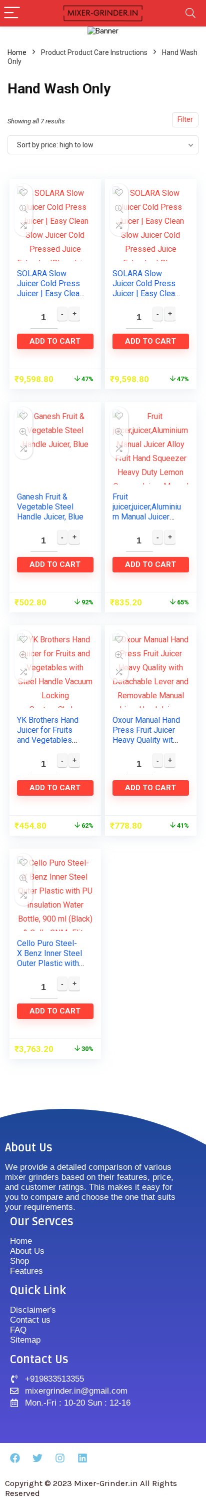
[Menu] (12, 13)
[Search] (190, 13)
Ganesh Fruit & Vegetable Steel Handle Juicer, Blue (50, 506)
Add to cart (55, 341)
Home (17, 52)
